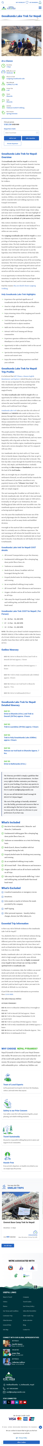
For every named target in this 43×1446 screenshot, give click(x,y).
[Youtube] (24, 1402)
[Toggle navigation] (39, 7)
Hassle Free (8, 1162)
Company (26, 1297)
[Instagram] (12, 1402)
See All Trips (8, 1246)
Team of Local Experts (13, 1084)
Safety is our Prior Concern (15, 1110)
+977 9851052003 (12, 1388)
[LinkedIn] (16, 1402)
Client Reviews (7, 1320)
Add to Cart (12, 138)
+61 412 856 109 (20, 1364)
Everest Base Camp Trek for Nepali (19, 1222)
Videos (5, 1302)
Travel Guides (27, 1302)
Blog (24, 1325)
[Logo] (9, 1376)
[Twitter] (8, 1402)
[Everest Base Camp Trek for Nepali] (20, 1206)
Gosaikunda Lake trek (9, 410)
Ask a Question (30, 138)
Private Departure (12, 144)
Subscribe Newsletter (29, 1311)
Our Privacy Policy (28, 1306)
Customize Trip (7, 1316)
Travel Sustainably (11, 1136)
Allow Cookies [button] (21, 1442)
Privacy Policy (23, 1438)
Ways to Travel (7, 1297)
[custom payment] (21, 1419)
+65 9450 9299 (19, 1355)
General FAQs (7, 1325)
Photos (5, 1306)
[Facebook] (4, 1402)
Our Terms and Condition (10, 1311)
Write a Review (27, 1320)
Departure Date (10, 128)
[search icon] (3, 2)
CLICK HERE (9, 994)
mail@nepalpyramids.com (15, 1392)
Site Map (5, 1329)
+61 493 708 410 (20, 1346)
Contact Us (26, 1329)
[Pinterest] (20, 1402)
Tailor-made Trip (28, 1316)
